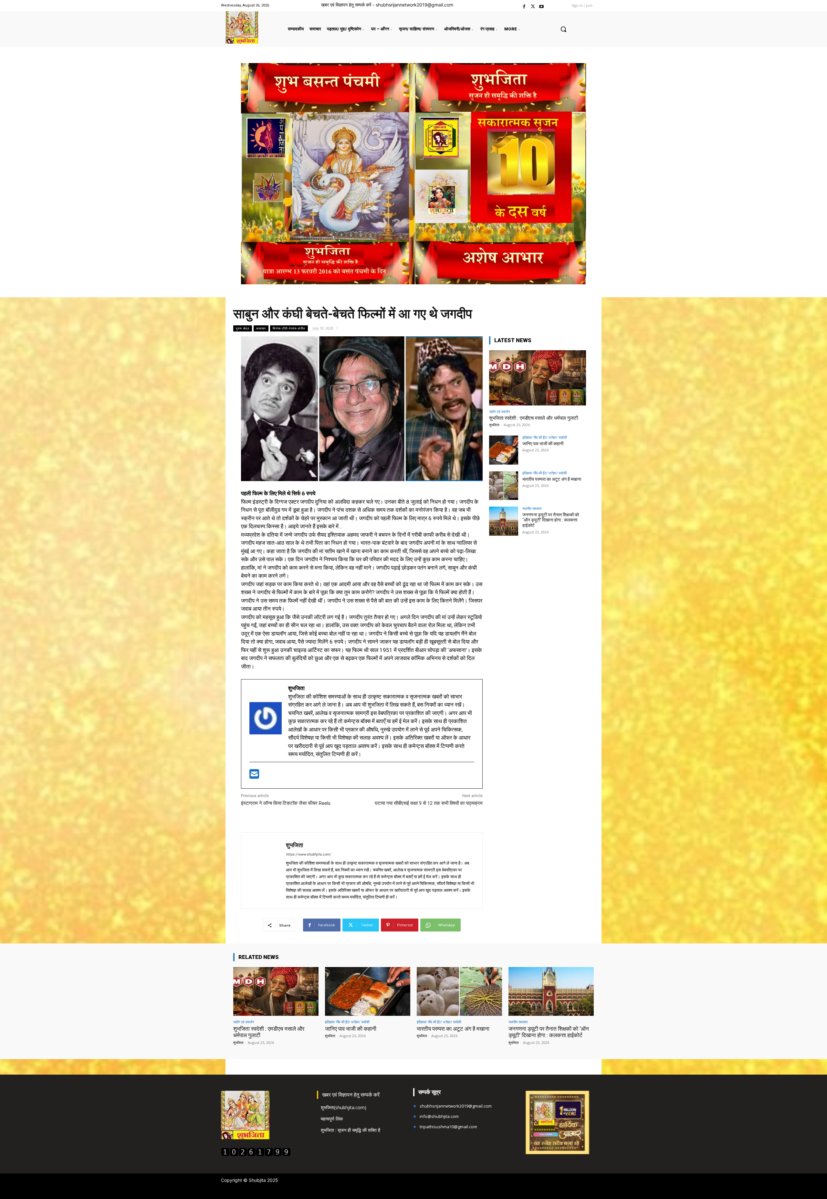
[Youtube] (541, 5)
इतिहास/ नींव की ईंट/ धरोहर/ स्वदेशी (544, 437)
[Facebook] (524, 5)
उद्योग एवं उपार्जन (499, 411)
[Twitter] (533, 5)
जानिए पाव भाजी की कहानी (542, 443)
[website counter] (256, 1154)
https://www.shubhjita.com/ (308, 854)
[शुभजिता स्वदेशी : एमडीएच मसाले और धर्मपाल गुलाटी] (537, 377)
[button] (563, 29)
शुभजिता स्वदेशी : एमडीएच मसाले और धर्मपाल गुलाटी (533, 418)
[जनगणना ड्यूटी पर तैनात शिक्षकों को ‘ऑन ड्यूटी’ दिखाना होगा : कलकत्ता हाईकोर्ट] (503, 521)
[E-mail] (254, 776)
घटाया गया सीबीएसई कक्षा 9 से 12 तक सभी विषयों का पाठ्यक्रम (429, 803)
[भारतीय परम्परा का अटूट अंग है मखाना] (503, 485)
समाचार (261, 328)
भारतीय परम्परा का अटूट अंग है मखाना (551, 479)
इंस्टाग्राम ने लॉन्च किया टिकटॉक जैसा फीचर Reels (285, 803)
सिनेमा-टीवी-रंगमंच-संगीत (289, 328)
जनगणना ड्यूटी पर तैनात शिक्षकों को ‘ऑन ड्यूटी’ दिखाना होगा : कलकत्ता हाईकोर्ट (550, 520)
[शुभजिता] (263, 870)
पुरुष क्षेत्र (242, 328)
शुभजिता (294, 845)
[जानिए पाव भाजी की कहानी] (503, 450)
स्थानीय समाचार (532, 508)
